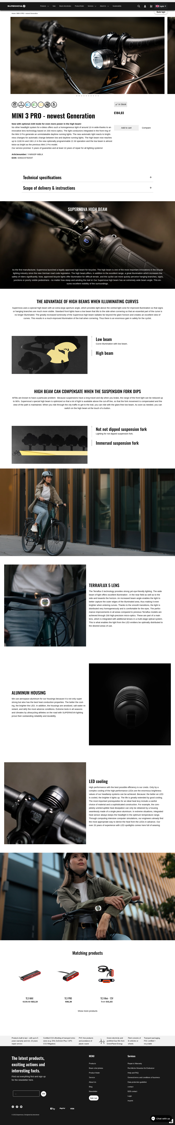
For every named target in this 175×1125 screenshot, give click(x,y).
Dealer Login (93, 1098)
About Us (92, 1082)
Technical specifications (42, 177)
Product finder (79, 6)
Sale (54, 6)
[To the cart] (151, 6)
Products (92, 1063)
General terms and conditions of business (144, 1077)
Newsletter (93, 1091)
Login (130, 1096)
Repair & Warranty (135, 1063)
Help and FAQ (133, 1073)
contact (130, 1087)
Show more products (87, 1011)
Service (92, 1077)
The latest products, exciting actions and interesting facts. (28, 1064)
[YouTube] (135, 6)
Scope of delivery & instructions (49, 188)
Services (131, 1056)
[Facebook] (133, 6)
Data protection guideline (137, 1082)
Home (14, 13)
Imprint (130, 1101)
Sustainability (117, 6)
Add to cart (126, 128)
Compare (146, 128)
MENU (91, 1056)
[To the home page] (16, 6)
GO (43, 1094)
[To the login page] (145, 6)
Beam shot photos (65, 6)
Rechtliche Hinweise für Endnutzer (141, 1068)
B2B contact (132, 1091)
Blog (90, 1087)
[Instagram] (131, 6)
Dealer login (161, 11)
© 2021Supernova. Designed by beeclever (25, 1115)
